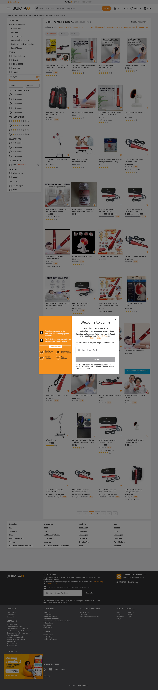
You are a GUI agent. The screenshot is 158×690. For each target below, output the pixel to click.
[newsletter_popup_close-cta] (115, 319)
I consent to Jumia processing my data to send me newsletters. (96, 344)
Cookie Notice (95, 338)
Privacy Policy (102, 336)
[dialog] (79, 345)
